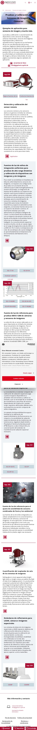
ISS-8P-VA (10, 472)
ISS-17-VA (10, 271)
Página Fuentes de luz (10, 96)
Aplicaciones (8, 10)
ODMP (10, 685)
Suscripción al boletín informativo (17, 711)
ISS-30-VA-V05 (26, 301)
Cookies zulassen (18, 378)
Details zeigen (27, 373)
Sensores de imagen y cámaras (19, 10)
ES (31, 2)
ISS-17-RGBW (26, 306)
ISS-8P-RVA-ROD (10, 306)
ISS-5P (27, 467)
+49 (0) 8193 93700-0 (17, 706)
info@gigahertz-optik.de (19, 65)
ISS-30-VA (27, 271)
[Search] (26, 2)
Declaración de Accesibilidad (6, 722)
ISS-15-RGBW (10, 301)
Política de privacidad (24, 718)
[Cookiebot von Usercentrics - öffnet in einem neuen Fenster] (27, 344)
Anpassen (18, 384)
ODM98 (26, 685)
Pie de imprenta (10, 718)
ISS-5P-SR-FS (10, 467)
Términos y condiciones (24, 722)
